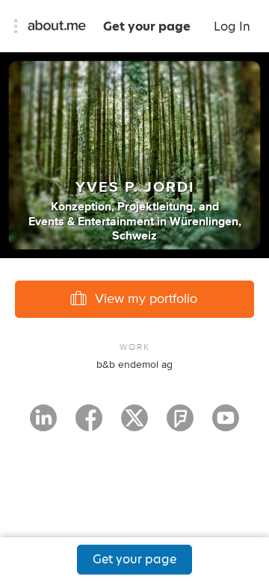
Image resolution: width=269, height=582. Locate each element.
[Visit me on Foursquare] (180, 424)
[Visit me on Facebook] (88, 424)
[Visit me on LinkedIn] (43, 424)
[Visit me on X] (134, 424)
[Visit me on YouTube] (225, 424)
